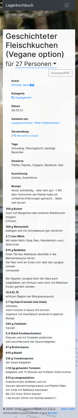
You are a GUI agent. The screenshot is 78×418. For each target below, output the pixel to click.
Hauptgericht (22, 97)
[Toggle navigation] (67, 5)
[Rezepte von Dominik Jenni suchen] (31, 85)
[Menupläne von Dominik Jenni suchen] (33, 85)
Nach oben (68, 408)
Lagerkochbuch (20, 5)
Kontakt (53, 412)
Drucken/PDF (60, 73)
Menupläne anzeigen (27, 135)
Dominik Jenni (20, 85)
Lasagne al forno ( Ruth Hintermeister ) (35, 122)
